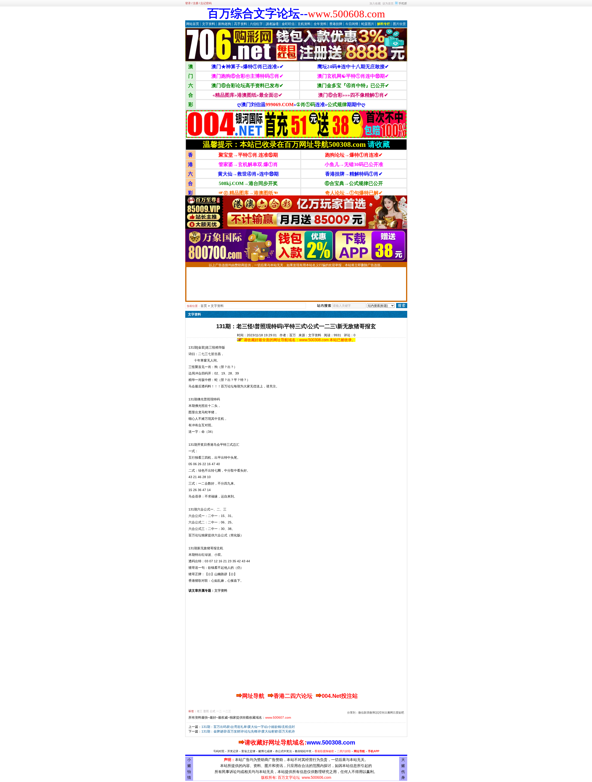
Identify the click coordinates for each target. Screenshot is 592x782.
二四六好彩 (344, 751)
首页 (203, 306)
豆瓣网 (389, 712)
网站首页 (192, 24)
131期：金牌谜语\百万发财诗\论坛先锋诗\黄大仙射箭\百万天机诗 (248, 731)
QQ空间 (380, 712)
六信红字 (256, 24)
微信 (361, 712)
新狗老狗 (224, 24)
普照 (206, 711)
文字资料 (208, 24)
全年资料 (320, 24)
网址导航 (359, 751)
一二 (219, 711)
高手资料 (240, 24)
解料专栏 (383, 24)
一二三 (227, 711)
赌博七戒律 (265, 751)
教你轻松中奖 (303, 751)
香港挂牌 (335, 24)
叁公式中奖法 (283, 751)
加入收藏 (375, 3)
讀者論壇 (272, 24)
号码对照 (218, 751)
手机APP (373, 751)
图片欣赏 (399, 24)
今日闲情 (351, 24)
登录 (188, 3)
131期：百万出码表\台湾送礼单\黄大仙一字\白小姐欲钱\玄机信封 (248, 727)
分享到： (352, 712)
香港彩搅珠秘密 (324, 751)
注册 (195, 3)
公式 (212, 711)
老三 (199, 711)
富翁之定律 (248, 751)
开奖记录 (232, 751)
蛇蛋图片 (367, 24)
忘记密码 (206, 3)
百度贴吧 (398, 712)
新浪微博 (369, 712)
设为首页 (388, 3)
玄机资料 (304, 24)
